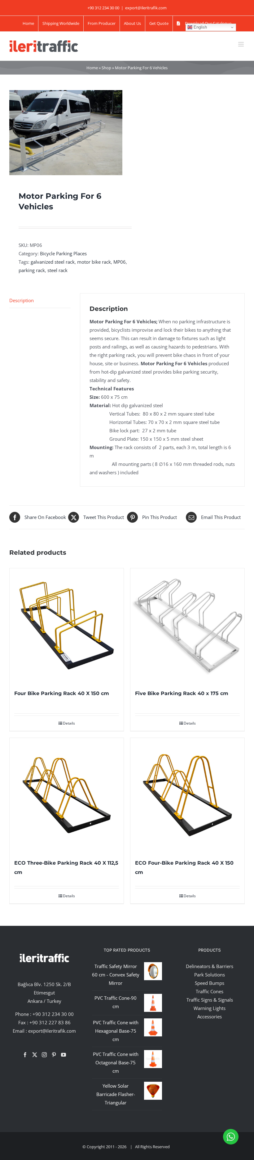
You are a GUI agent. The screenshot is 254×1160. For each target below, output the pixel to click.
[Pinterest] (53, 1054)
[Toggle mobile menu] (241, 44)
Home (92, 68)
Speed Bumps (209, 983)
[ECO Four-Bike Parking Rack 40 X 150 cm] (187, 795)
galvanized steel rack (53, 262)
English (199, 27)
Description (21, 300)
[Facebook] (25, 1054)
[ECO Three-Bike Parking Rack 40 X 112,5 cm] (67, 795)
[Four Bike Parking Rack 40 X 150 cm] (67, 625)
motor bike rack (94, 262)
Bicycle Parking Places (63, 253)
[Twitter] (34, 1054)
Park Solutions (209, 974)
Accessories (209, 1016)
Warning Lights (210, 1008)
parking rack (32, 270)
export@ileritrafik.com (146, 8)
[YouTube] (63, 1054)
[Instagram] (44, 1054)
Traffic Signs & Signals (209, 1000)
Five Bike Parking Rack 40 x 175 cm (181, 693)
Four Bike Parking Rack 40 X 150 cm (61, 693)
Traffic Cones (209, 991)
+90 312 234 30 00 (53, 1014)
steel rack (57, 270)
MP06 (119, 262)
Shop (106, 68)
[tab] (40, 300)
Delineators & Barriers (209, 966)
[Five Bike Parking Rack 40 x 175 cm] (187, 625)
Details (69, 723)
